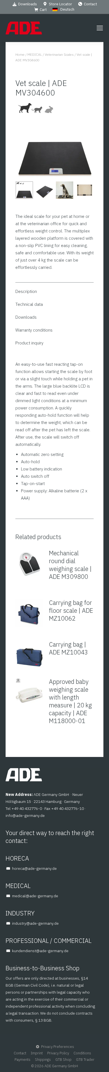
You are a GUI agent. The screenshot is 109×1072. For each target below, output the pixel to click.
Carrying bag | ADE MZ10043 (68, 648)
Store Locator (60, 4)
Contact (90, 4)
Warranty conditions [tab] (34, 330)
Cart (43, 9)
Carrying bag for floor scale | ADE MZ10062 (71, 610)
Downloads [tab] (26, 317)
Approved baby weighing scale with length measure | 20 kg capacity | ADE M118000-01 (70, 701)
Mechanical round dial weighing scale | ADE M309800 (70, 565)
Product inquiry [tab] (29, 343)
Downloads (27, 4)
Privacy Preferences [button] (57, 1046)
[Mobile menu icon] (99, 28)
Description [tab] (26, 291)
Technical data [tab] (29, 304)
